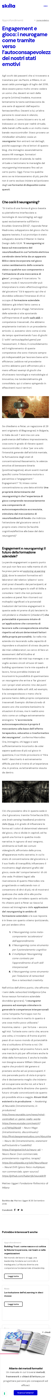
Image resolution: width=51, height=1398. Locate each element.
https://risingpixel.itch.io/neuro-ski (21, 1149)
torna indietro (42, 20)
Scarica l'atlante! (25, 1393)
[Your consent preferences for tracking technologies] (4, 1393)
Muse (11, 824)
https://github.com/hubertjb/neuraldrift (24, 1176)
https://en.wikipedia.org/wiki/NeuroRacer (25, 1162)
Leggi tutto (13, 1276)
